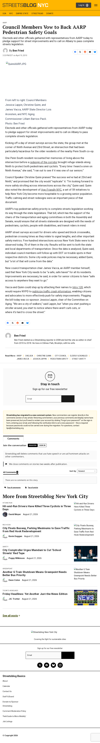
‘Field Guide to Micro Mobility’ (14, 716)
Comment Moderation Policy (14, 711)
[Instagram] (60, 665)
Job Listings (7, 721)
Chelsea (29, 356)
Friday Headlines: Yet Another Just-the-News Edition (35, 593)
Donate (49, 13)
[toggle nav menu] (95, 5)
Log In (81, 5)
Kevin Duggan (15, 536)
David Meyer (15, 514)
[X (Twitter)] (39, 665)
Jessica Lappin (40, 359)
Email (29, 399)
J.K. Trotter (14, 599)
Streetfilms (37, 13)
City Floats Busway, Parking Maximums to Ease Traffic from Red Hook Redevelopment (36, 530)
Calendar (6, 686)
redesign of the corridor (43, 162)
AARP (5, 23)
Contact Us (7, 691)
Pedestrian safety (59, 359)
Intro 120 (77, 287)
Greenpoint (7, 568)
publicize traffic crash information (51, 291)
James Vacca (23, 359)
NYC (11, 13)
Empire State (22, 13)
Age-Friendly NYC (51, 189)
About (5, 681)
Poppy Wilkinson (17, 558)
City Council (60, 356)
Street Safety (79, 359)
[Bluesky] (53, 665)
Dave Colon (14, 580)
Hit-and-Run (7, 503)
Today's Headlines (10, 590)
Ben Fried (18, 50)
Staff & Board (8, 697)
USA (4, 13)
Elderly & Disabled (79, 356)
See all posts (10, 615)
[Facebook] (46, 665)
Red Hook (7, 525)
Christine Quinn (44, 356)
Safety (5, 546)
